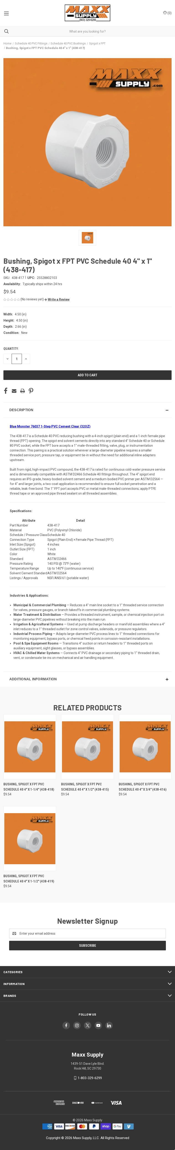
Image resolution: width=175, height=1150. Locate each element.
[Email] (14, 391)
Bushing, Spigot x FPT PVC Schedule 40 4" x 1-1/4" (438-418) (28, 787)
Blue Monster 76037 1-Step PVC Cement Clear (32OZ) (50, 426)
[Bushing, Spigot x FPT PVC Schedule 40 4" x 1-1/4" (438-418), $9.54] (29, 746)
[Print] (22, 391)
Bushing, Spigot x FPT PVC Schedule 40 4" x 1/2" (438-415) (85, 787)
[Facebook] (5, 391)
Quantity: (11, 349)
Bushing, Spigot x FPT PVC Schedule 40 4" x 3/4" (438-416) (143, 787)
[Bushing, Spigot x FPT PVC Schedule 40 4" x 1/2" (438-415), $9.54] (87, 746)
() (169, 13)
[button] (56, 299)
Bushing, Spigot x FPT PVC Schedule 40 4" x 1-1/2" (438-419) (28, 878)
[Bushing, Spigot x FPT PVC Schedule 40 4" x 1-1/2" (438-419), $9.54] (29, 838)
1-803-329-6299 (90, 1078)
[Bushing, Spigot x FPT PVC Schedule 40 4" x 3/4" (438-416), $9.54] (145, 746)
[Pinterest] (31, 391)
